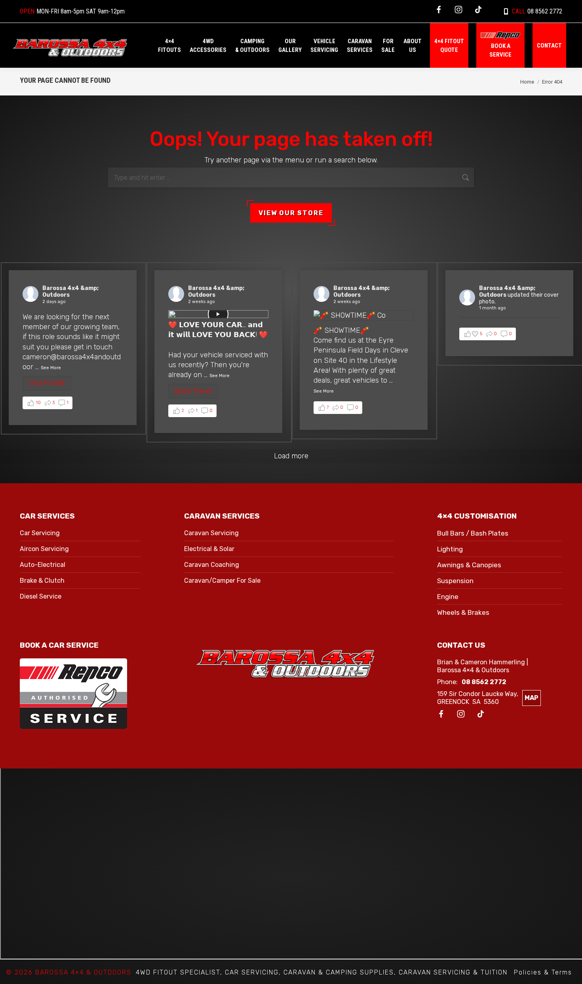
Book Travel (193, 391)
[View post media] (218, 314)
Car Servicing (40, 533)
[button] (47, 403)
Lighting (450, 549)
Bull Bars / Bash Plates (472, 533)
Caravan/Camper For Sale (222, 580)
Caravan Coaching (211, 564)
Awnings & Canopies (469, 565)
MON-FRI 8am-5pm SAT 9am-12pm (72, 11)
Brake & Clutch (42, 580)
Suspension (455, 581)
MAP (531, 698)
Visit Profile (47, 383)
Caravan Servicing (211, 533)
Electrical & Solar (209, 549)
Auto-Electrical (42, 564)
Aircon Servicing (44, 549)
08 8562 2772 (537, 11)
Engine (447, 597)
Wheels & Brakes (463, 612)
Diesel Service (40, 596)
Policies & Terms (543, 972)
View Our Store (291, 213)
